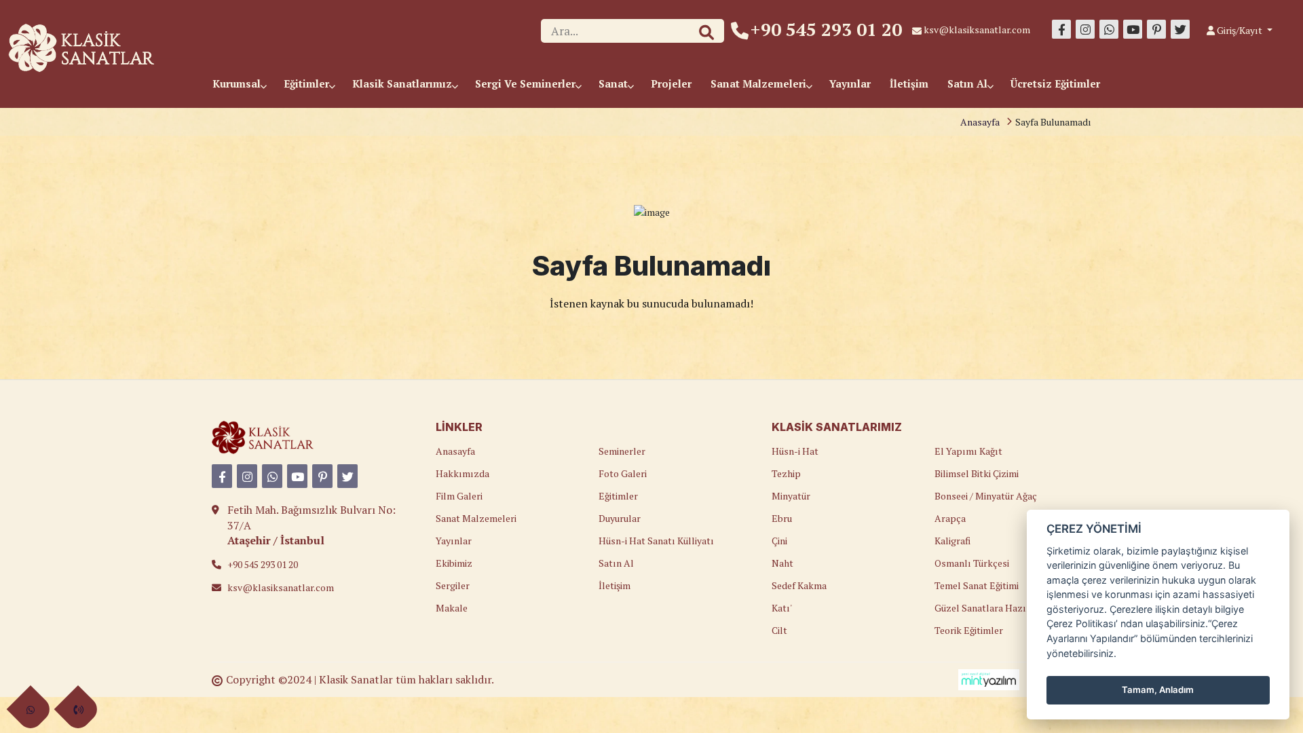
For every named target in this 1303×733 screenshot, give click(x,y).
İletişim (909, 83)
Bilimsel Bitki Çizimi (976, 473)
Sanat (614, 83)
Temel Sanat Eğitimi (976, 585)
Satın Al (968, 83)
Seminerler (622, 451)
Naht (782, 563)
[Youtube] (1132, 29)
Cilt (779, 630)
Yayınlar (850, 83)
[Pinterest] (1156, 29)
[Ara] (706, 32)
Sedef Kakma (799, 585)
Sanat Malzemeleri (760, 83)
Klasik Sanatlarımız (403, 83)
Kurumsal (237, 83)
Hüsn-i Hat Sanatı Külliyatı (656, 540)
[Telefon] (78, 709)
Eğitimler (308, 83)
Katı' (782, 607)
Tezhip (786, 473)
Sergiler (453, 585)
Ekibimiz (454, 563)
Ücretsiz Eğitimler (1055, 83)
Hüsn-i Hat (795, 451)
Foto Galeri (623, 473)
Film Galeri (459, 495)
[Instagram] (1085, 29)
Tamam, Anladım (1158, 689)
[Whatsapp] (1108, 29)
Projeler (671, 83)
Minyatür (791, 495)
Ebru (782, 518)
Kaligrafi (952, 540)
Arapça (950, 518)
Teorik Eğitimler (968, 630)
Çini (779, 540)
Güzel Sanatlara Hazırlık (988, 607)
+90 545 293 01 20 (826, 29)
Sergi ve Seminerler (526, 83)
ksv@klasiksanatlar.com (977, 29)
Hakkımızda (462, 473)
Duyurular (620, 518)
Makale (452, 607)
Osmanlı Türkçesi (971, 563)
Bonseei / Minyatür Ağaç (985, 495)
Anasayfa (980, 121)
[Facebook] (1061, 29)
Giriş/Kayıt (1239, 30)
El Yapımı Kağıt (968, 451)
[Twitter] (1180, 29)
